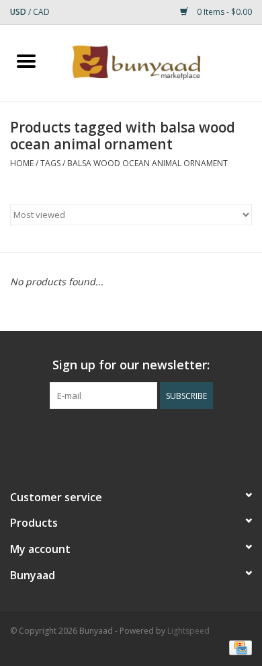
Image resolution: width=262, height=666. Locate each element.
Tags (50, 163)
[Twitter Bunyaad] (119, 436)
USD (19, 11)
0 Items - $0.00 (223, 11)
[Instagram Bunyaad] (167, 436)
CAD (41, 11)
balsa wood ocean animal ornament (147, 163)
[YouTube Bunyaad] (143, 436)
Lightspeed (188, 630)
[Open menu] (26, 60)
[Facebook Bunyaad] (94, 436)
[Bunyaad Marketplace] (157, 61)
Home (22, 163)
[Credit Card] (238, 647)
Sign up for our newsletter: (131, 365)
